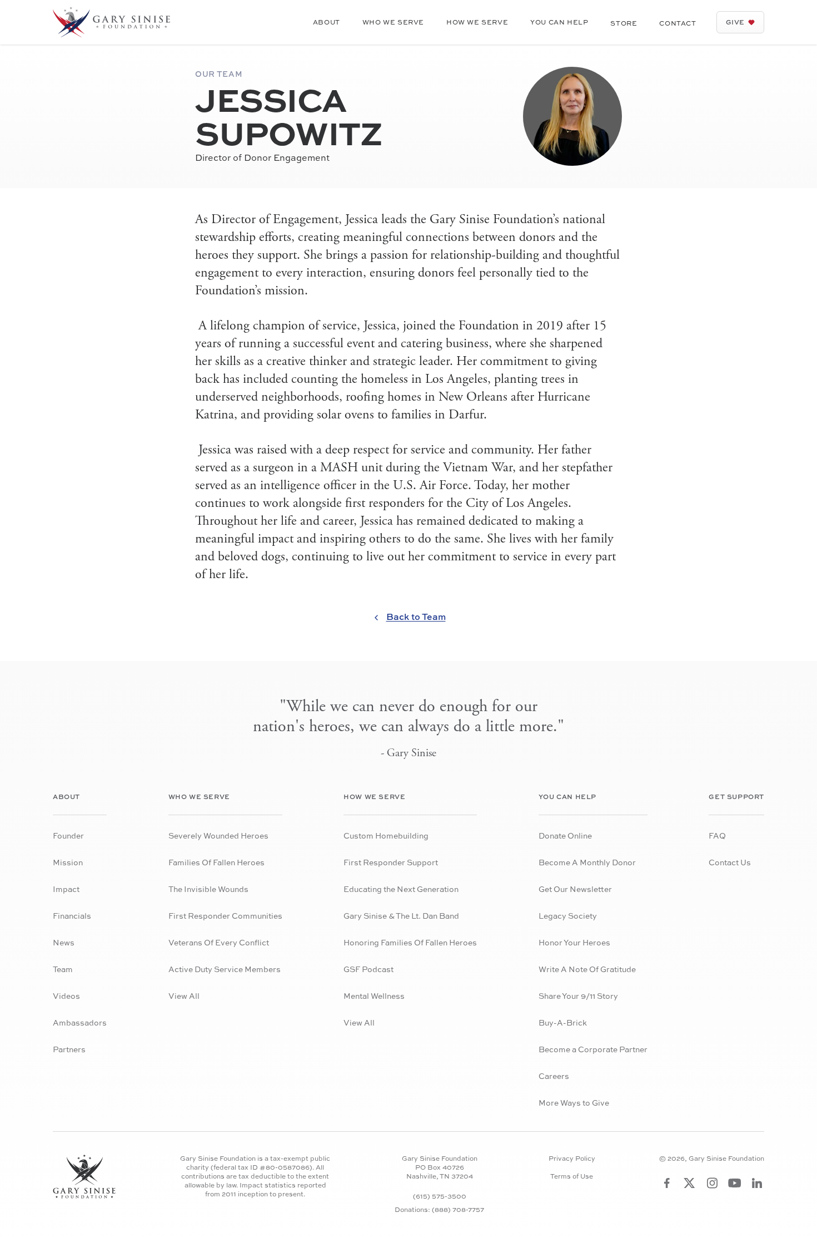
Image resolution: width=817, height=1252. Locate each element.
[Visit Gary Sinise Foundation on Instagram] (712, 1183)
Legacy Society (568, 915)
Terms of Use (571, 1176)
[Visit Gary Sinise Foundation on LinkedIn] (757, 1183)
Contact (677, 23)
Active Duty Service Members (224, 969)
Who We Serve (393, 22)
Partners (69, 1049)
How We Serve (477, 22)
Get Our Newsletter (575, 889)
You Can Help (559, 22)
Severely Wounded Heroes (218, 835)
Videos (66, 995)
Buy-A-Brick (563, 1022)
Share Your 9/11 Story (578, 995)
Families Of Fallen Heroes (216, 862)
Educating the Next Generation (401, 889)
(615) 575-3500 (439, 1196)
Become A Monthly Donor (587, 862)
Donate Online (565, 835)
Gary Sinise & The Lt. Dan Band (401, 915)
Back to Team (416, 616)
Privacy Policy (572, 1158)
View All (184, 995)
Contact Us (730, 862)
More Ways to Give (574, 1102)
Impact (66, 889)
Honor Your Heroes (574, 942)
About (326, 22)
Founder (68, 835)
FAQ (717, 835)
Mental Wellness (374, 995)
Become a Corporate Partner (593, 1049)
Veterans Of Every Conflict (218, 942)
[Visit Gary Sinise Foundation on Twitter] (689, 1183)
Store (623, 23)
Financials (72, 915)
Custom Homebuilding (386, 835)
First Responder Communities (225, 915)
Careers (554, 1076)
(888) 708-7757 (458, 1209)
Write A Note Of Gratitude (587, 969)
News (63, 942)
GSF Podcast (368, 969)
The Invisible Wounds (208, 889)
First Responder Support (390, 862)
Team (63, 969)
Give (735, 22)
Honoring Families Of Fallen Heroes (410, 942)
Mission (68, 862)
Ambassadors (80, 1022)
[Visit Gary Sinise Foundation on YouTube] (734, 1183)
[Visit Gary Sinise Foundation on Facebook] (667, 1183)
